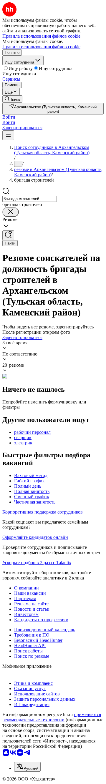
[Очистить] (10, 212)
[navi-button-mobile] (8, 135)
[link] (12, 99)
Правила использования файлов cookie (41, 46)
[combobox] (29, 199)
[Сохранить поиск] (8, 235)
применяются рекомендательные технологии (51, 717)
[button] (8, 116)
